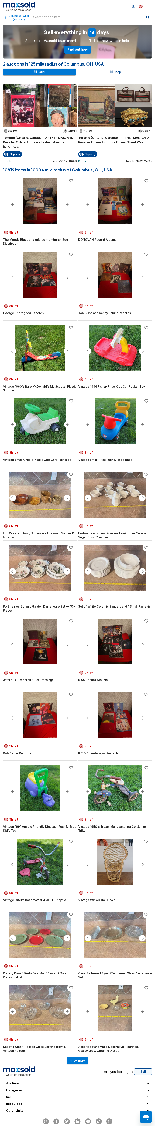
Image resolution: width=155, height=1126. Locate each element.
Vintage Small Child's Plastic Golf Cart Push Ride (37, 460)
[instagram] (45, 1121)
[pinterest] (109, 1121)
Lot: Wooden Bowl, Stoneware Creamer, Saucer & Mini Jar (38, 535)
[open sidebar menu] (148, 7)
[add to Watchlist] (71, 181)
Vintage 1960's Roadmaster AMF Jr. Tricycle (34, 900)
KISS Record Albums (93, 680)
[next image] (67, 204)
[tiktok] (98, 1121)
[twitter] (66, 1121)
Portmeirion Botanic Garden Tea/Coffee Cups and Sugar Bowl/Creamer (113, 535)
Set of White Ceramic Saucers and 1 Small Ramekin (114, 606)
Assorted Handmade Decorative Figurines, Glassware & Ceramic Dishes (108, 1049)
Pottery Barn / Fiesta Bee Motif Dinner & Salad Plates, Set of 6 (35, 975)
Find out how (77, 49)
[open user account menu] (133, 7)
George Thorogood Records (23, 313)
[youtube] (88, 1121)
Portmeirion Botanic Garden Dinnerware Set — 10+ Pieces (39, 608)
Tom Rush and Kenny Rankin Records (104, 313)
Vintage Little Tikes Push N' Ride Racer (105, 460)
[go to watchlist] (140, 7)
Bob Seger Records (17, 753)
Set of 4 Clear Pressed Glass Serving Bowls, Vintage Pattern (34, 1049)
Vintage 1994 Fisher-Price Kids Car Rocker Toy (111, 386)
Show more (77, 1060)
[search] (148, 17)
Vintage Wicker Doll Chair (96, 900)
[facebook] (56, 1121)
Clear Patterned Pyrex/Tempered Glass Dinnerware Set (115, 975)
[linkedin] (77, 1121)
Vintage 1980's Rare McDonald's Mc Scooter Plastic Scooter (40, 388)
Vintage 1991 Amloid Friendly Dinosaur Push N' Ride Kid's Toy (39, 828)
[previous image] (12, 204)
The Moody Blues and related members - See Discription (35, 241)
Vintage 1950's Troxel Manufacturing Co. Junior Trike (112, 828)
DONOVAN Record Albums (97, 239)
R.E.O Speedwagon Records (98, 753)
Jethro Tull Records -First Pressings (28, 680)
